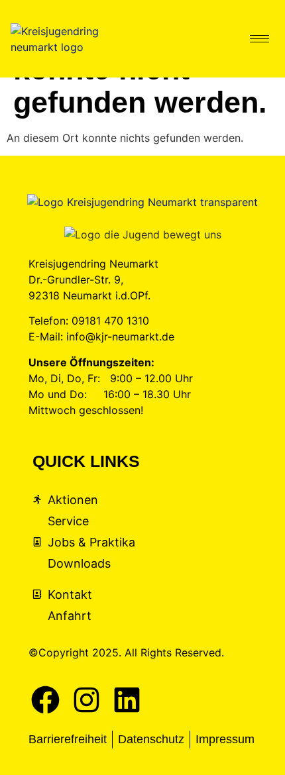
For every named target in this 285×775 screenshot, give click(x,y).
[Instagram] (87, 700)
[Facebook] (45, 700)
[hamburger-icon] (259, 38)
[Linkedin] (127, 700)
